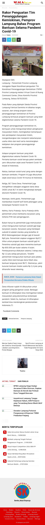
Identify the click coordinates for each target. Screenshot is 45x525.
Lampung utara (8, 516)
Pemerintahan (13, 8)
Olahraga (37, 519)
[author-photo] (22, 368)
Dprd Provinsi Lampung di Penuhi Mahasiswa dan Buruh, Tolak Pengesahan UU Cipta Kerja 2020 (32, 346)
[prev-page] (3, 421)
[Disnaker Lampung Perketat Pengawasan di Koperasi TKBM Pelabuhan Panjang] (7, 413)
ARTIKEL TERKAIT (9, 381)
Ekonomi (17, 512)
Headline (18, 510)
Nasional (34, 512)
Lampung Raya (9, 514)
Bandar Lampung (21, 514)
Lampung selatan (33, 514)
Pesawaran (18, 516)
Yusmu (8, 35)
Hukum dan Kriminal (34, 510)
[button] (3, 3)
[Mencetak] (19, 40)
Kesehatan (9, 512)
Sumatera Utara (9, 519)
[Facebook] (4, 40)
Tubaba (25, 516)
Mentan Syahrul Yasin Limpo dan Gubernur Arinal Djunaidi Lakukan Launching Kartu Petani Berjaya (12, 346)
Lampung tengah (34, 516)
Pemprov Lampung (26, 318)
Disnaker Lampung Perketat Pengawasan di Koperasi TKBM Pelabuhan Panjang (26, 413)
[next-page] (6, 421)
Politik (24, 510)
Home (5, 510)
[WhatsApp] (14, 40)
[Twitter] (9, 40)
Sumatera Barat (21, 519)
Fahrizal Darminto (14, 318)
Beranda (4, 8)
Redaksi (11, 510)
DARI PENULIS (23, 381)
